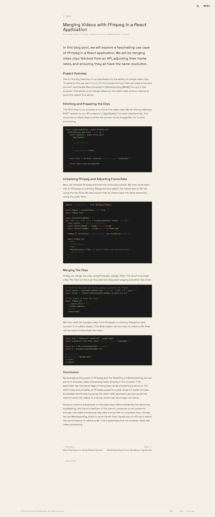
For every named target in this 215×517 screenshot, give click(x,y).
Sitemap (190, 511)
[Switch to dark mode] (198, 6)
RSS (181, 511)
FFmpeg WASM (97, 83)
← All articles (69, 461)
